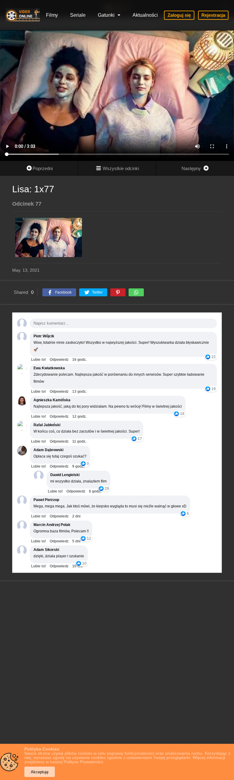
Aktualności (145, 15)
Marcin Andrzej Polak (52, 525)
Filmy (52, 15)
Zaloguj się (179, 15)
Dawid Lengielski (65, 475)
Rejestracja (213, 15)
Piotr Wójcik (44, 336)
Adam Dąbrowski (48, 450)
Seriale (78, 15)
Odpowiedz (59, 359)
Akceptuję (39, 772)
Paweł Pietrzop (46, 500)
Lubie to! (38, 359)
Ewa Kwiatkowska (49, 368)
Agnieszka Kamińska (52, 400)
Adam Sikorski (46, 550)
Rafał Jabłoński (47, 425)
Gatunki (106, 15)
